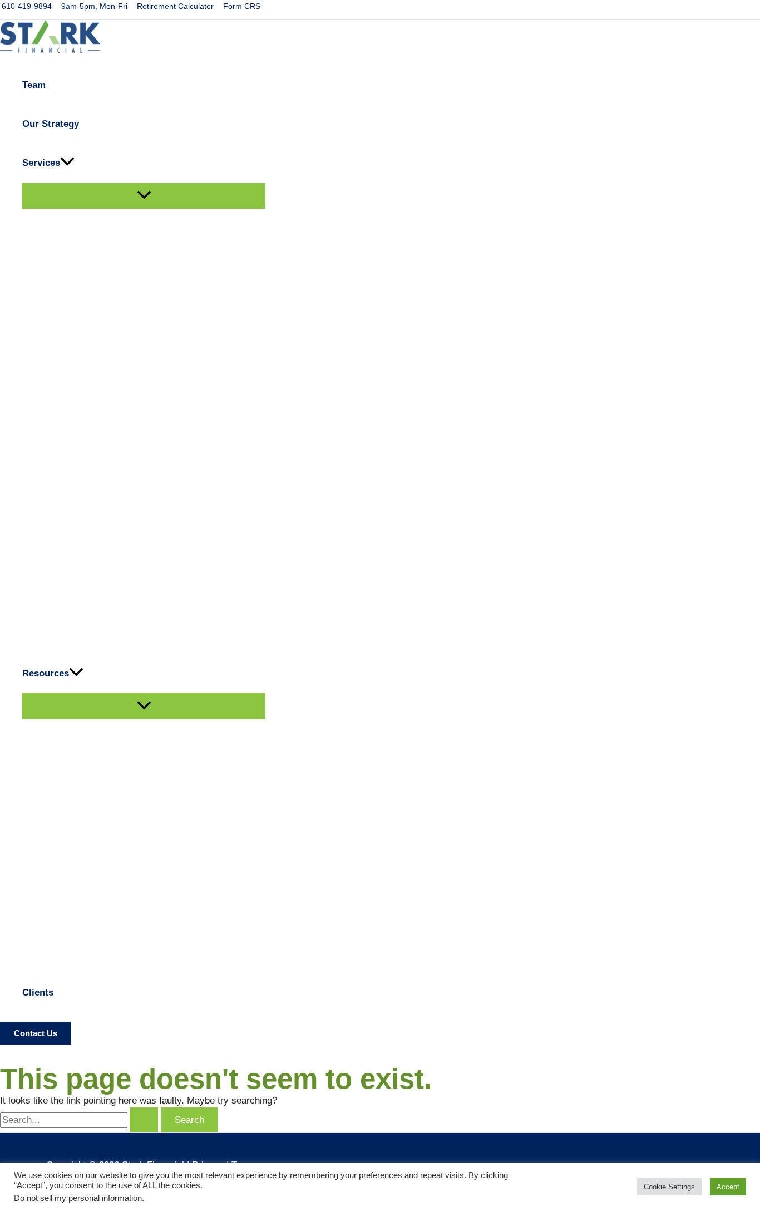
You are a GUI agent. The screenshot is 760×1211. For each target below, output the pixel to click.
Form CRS (241, 6)
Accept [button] (728, 1187)
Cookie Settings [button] (669, 1187)
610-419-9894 (27, 6)
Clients (37, 992)
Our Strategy (50, 124)
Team (34, 85)
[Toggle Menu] (143, 196)
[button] (67, 163)
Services (41, 163)
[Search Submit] (144, 1119)
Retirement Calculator (175, 6)
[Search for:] (80, 1120)
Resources (45, 673)
